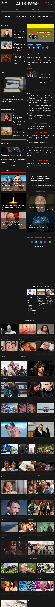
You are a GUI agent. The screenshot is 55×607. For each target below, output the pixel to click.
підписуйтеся (35, 182)
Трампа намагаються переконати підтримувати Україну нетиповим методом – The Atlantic (19, 131)
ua (46, 2)
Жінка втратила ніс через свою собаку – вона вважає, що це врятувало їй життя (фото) (12, 97)
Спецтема (33, 32)
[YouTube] (33, 9)
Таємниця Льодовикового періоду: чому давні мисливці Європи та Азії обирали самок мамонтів (13, 155)
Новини (7, 16)
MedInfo (25, 16)
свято (32, 237)
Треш (39, 16)
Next (53, 16)
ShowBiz (46, 16)
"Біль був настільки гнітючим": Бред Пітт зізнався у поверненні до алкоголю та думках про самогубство (19, 118)
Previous (2, 16)
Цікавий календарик (44, 32)
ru (49, 2)
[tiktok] (22, 9)
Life (13, 16)
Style (18, 16)
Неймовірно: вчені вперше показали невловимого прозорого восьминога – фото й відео (40, 227)
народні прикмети (40, 237)
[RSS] (38, 9)
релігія (49, 237)
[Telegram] (27, 9)
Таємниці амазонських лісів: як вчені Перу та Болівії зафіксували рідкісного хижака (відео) (13, 161)
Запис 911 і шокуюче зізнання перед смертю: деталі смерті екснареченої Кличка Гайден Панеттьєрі (19, 34)
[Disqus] (40, 267)
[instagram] (16, 9)
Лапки (32, 16)
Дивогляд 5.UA (43, 184)
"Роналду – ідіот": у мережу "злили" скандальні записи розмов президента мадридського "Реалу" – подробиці (46, 78)
